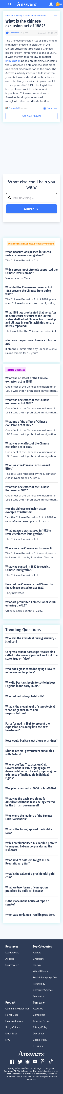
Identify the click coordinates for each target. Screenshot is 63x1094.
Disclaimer (38, 1033)
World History (40, 971)
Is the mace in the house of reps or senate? (27, 902)
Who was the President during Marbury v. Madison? (31, 639)
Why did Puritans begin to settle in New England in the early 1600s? (30, 684)
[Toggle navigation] (4, 4)
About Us (38, 1008)
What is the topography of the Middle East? (28, 831)
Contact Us (39, 1014)
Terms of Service (42, 1021)
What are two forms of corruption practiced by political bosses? (26, 889)
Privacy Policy (40, 1027)
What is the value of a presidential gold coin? (30, 875)
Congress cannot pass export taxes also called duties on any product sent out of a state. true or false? (31, 655)
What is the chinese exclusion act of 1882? (25, 24)
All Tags (9, 958)
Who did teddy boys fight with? (24, 696)
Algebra (37, 952)
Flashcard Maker (14, 1021)
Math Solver (11, 1033)
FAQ (7, 1039)
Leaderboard (12, 952)
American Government (35, 15)
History (19, 15)
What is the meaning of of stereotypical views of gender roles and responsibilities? (30, 710)
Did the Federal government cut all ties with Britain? (29, 752)
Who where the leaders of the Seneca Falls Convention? (28, 817)
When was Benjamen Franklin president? (30, 915)
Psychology (39, 983)
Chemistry (38, 958)
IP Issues (38, 1046)
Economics (38, 996)
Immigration (12, 60)
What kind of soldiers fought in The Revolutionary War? (27, 861)
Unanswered (12, 965)
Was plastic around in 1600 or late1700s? (30, 788)
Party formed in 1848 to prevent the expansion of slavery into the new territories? (27, 727)
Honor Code (11, 1014)
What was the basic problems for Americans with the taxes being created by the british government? (30, 802)
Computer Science (43, 990)
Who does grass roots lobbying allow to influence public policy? (30, 670)
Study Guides (12, 1027)
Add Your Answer (31, 115)
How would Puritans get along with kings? (31, 740)
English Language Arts (45, 977)
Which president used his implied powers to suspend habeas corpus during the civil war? (31, 846)
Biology (37, 965)
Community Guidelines (17, 1008)
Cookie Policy (40, 1039)
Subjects (9, 15)
